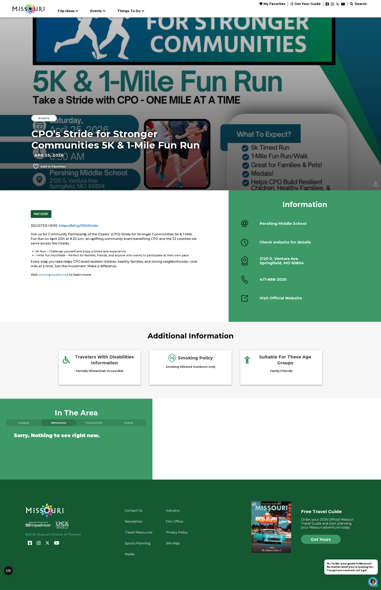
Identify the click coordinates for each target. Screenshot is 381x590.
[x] (337, 4)
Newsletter (134, 521)
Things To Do (128, 11)
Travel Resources (138, 532)
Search (360, 4)
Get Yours (321, 539)
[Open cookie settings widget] (8, 570)
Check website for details (285, 242)
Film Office (174, 521)
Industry (173, 510)
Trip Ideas (66, 11)
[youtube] (343, 4)
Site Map (173, 543)
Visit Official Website (281, 298)
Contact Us (133, 510)
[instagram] (332, 4)
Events (96, 11)
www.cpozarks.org (53, 275)
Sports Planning (137, 543)
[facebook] (327, 4)
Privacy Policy (177, 532)
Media (129, 554)
